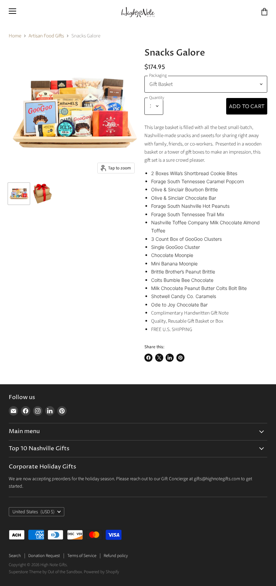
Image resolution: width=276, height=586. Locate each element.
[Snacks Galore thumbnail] (19, 193)
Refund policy (116, 556)
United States (33, 512)
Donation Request (44, 556)
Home (15, 36)
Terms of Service (81, 556)
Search (15, 556)
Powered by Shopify (101, 572)
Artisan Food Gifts (46, 36)
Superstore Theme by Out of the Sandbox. (46, 572)
